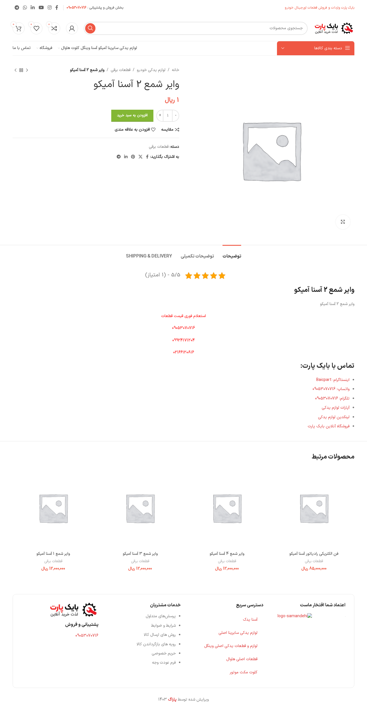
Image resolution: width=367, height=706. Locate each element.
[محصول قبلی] (27, 70)
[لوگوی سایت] (333, 28)
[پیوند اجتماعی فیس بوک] (57, 7)
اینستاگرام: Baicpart (333, 380)
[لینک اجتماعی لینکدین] (33, 7)
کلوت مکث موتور (243, 672)
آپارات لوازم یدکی (336, 408)
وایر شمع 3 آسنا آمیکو (140, 554)
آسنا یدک (250, 620)
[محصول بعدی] (15, 70)
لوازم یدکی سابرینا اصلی (237, 633)
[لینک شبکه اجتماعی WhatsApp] (25, 7)
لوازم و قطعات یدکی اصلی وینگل (230, 646)
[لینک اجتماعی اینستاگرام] (49, 7)
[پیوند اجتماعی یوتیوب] (41, 7)
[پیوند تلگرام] (17, 7)
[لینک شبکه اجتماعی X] (140, 157)
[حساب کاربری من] (72, 28)
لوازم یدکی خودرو (151, 70)
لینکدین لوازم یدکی (334, 417)
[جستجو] (90, 28)
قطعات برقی (120, 70)
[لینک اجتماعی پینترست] (133, 157)
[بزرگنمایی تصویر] (343, 222)
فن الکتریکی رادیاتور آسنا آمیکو (313, 554)
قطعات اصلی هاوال (241, 659)
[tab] (231, 253)
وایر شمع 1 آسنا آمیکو (53, 554)
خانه (175, 70)
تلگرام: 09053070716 (332, 399)
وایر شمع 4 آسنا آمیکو (227, 554)
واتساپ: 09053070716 (331, 389)
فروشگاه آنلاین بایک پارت (329, 426)
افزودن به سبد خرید (132, 115)
